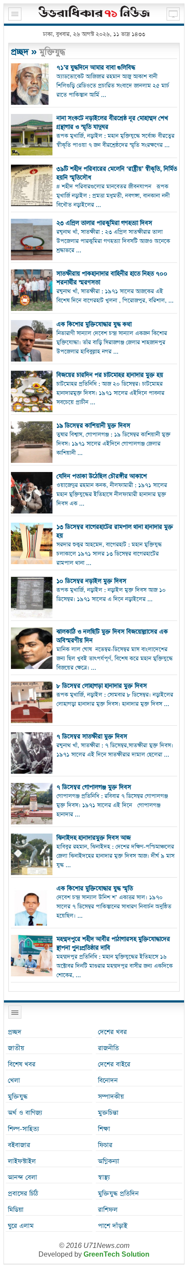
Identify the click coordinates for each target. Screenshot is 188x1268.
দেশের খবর (112, 1032)
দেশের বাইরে (114, 1064)
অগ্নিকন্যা (108, 1161)
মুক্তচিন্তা (108, 1112)
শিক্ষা (104, 1129)
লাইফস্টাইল (22, 1161)
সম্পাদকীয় (111, 1096)
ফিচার (105, 1145)
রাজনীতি (108, 1048)
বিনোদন (108, 1080)
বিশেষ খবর (21, 1064)
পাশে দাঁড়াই (112, 1225)
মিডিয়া (16, 1209)
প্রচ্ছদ (19, 52)
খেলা (14, 1080)
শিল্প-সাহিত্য (23, 1129)
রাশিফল (108, 1209)
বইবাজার (19, 1145)
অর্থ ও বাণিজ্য (25, 1112)
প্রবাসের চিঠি (23, 1193)
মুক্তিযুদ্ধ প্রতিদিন (118, 1193)
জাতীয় (16, 1048)
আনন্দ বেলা (22, 1177)
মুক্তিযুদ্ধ (18, 1096)
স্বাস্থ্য (104, 1177)
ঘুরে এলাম (21, 1225)
